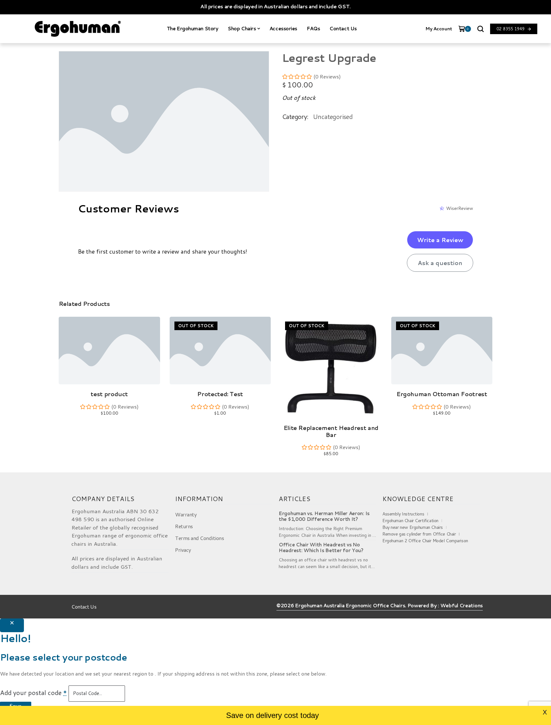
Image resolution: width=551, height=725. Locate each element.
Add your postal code (33, 692)
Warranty (185, 514)
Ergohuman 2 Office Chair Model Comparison (425, 540)
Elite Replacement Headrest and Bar (330, 431)
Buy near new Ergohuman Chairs (412, 527)
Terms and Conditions (199, 538)
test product (109, 394)
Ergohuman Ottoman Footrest (441, 394)
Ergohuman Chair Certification (410, 520)
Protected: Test (220, 394)
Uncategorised (332, 116)
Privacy (183, 549)
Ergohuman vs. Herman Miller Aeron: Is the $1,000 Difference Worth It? (324, 516)
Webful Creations (461, 606)
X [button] (545, 712)
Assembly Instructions (403, 514)
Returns (184, 526)
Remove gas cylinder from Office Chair (419, 534)
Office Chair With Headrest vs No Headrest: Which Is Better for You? (321, 547)
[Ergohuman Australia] (78, 29)
